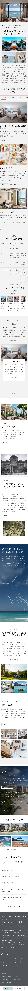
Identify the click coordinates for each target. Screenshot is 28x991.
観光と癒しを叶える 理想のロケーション (12, 550)
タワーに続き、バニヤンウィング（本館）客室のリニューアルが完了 (18, 272)
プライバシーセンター (5, 979)
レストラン (18, 960)
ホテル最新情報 (14, 239)
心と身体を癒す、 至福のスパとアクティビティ (14, 635)
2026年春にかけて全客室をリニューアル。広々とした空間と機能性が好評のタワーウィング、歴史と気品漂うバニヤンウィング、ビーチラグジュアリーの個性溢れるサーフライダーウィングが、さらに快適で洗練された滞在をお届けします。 (14, 332)
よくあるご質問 (14, 857)
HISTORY (4, 480)
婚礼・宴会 (7, 705)
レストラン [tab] (19, 97)
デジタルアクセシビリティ (16, 979)
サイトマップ (18, 967)
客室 (14, 324)
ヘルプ (3, 982)
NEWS (14, 236)
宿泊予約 (9, 988)
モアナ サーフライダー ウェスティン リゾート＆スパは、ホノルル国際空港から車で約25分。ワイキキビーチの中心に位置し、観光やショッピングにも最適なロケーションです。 (13, 779)
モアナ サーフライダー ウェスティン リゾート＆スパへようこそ (14, 26)
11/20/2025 (4, 270)
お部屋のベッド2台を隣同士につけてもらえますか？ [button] (12, 898)
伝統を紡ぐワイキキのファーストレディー (14, 33)
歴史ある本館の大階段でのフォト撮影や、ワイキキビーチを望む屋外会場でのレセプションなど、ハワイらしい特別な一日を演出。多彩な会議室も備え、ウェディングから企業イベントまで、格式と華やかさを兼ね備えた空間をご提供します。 (13, 714)
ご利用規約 (9, 976)
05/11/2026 (4, 262)
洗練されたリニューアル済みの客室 (10, 307)
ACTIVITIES (14, 629)
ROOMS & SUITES (14, 321)
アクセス (6, 772)
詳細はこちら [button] (13, 185)
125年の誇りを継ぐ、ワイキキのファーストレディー (13, 487)
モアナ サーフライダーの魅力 (14, 289)
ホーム (3, 958)
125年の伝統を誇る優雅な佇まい (3, 307)
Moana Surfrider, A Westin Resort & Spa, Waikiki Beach (12, 932)
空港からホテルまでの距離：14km (10, 804)
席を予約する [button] (20, 988)
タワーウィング (14, 362)
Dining (4, 423)
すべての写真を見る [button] (12, 850)
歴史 (2, 960)
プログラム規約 (16, 976)
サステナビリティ (19, 965)
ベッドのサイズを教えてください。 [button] (11, 883)
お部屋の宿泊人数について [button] (9, 870)
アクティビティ (19, 962)
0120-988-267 (5, 947)
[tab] (8, 19)
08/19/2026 (4, 243)
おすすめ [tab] (3, 97)
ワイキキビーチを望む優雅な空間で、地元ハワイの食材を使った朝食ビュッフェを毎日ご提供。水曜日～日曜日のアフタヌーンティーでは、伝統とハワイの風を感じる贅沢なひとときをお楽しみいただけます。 (13, 435)
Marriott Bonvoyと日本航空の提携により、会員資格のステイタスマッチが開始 (18, 255)
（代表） (19, 942)
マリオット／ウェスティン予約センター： (13, 947)
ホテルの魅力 (18, 958)
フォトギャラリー (14, 819)
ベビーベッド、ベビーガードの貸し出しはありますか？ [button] (12, 890)
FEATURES (14, 285)
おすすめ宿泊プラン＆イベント (14, 90)
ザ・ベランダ (8, 427)
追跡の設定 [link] (8, 982)
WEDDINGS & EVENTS (9, 701)
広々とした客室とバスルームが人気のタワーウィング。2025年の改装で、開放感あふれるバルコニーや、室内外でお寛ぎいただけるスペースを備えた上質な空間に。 (14, 369)
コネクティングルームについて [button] (10, 876)
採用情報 (3, 976)
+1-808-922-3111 (10, 796)
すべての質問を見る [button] (13, 907)
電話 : (3, 942)
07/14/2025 (4, 253)
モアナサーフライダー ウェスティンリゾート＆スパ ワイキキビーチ (13, 921)
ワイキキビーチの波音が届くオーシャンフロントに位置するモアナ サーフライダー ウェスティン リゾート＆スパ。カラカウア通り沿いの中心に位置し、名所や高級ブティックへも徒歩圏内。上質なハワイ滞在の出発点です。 (14, 561)
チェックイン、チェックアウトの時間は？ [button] (12, 863)
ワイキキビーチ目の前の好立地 (16, 307)
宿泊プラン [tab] (11, 97)
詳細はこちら (12, 341)
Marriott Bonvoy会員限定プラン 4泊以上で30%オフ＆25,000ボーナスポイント (18, 246)
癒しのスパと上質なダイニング (23, 307)
